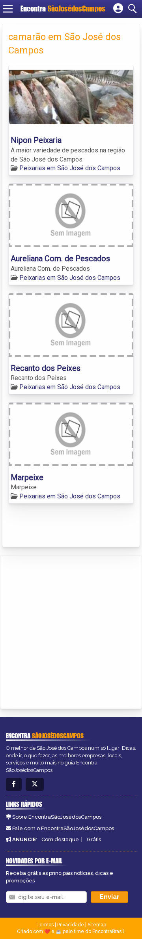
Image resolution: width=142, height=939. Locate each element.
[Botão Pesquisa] (134, 9)
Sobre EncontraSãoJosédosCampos (56, 817)
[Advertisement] (71, 630)
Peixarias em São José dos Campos (69, 168)
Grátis (94, 839)
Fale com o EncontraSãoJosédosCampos (63, 828)
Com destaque (60, 839)
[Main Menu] (8, 9)
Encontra (63, 8)
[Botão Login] (118, 9)
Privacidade (70, 925)
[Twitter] (35, 784)
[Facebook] (14, 784)
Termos (45, 925)
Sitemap (97, 925)
